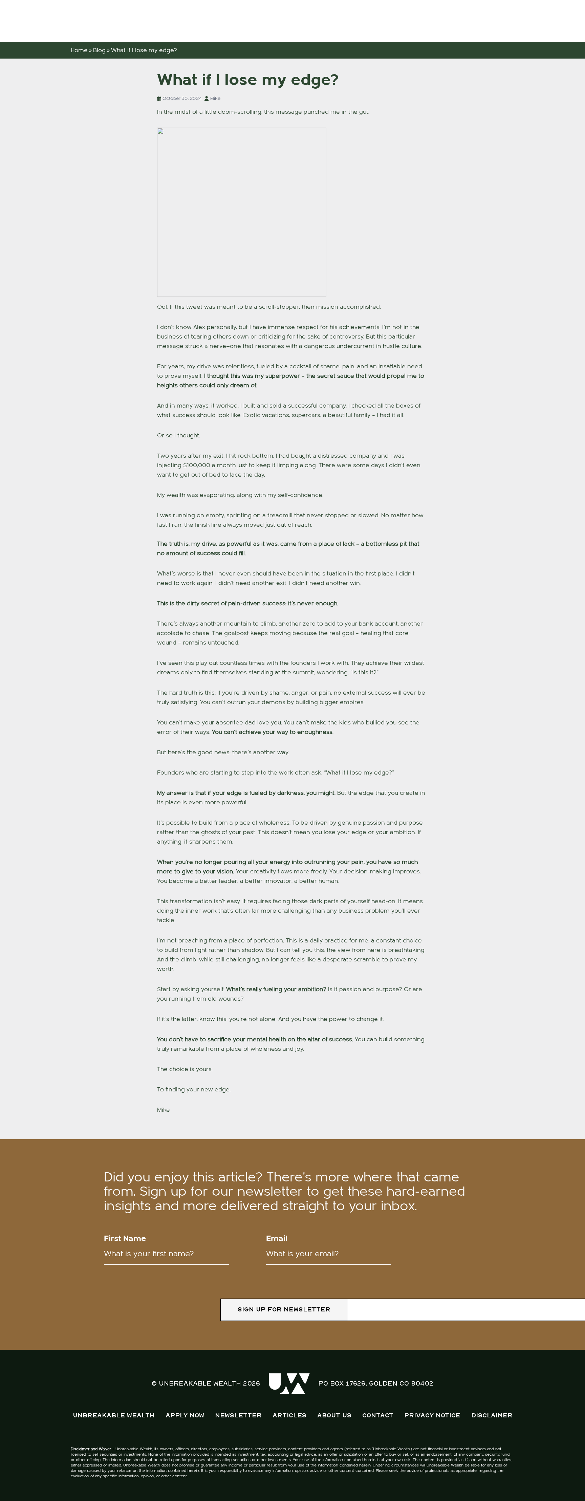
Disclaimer (492, 1415)
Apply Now (185, 1415)
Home (79, 50)
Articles (289, 1415)
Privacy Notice (432, 1415)
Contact (377, 1415)
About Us (334, 1415)
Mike (215, 98)
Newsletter (238, 1415)
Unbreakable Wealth (114, 1415)
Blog (99, 50)
